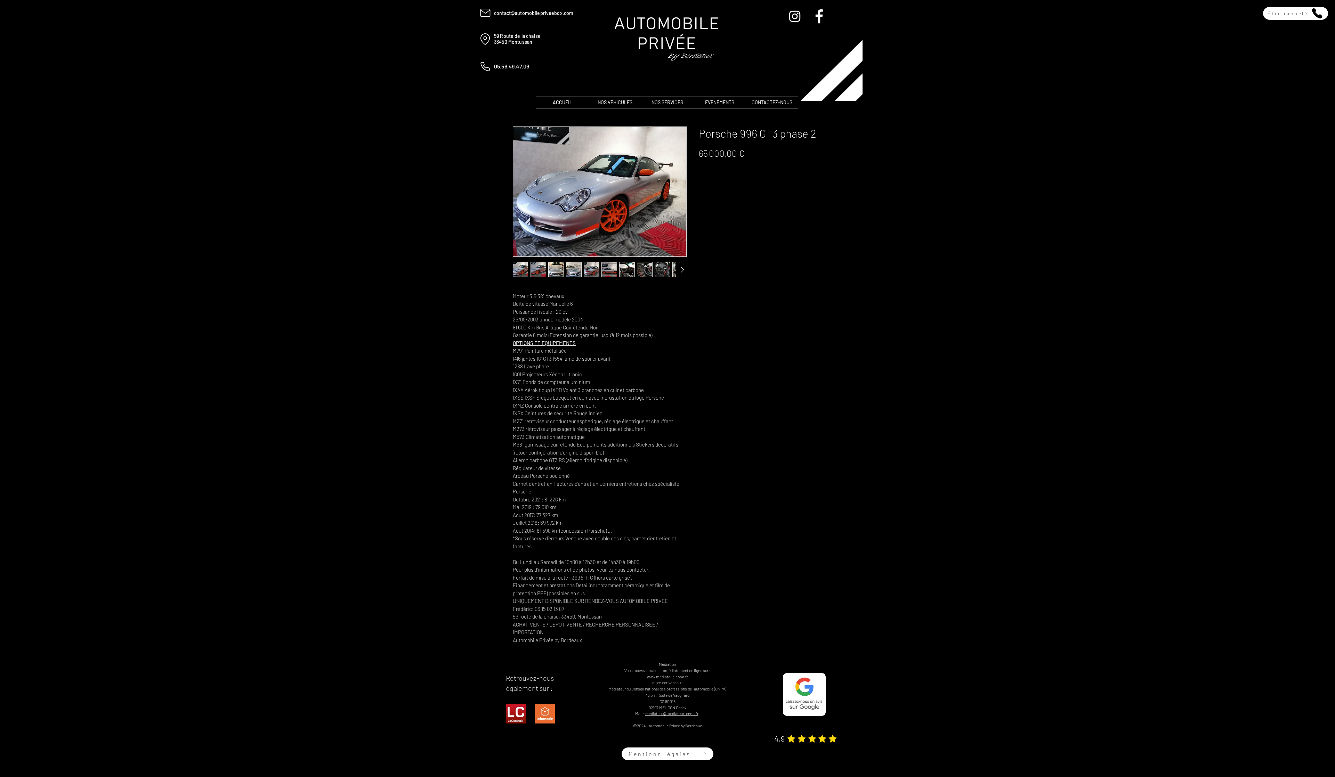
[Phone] (485, 66)
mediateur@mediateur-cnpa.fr (671, 713)
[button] (1295, 13)
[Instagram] (794, 16)
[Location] (485, 39)
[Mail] (485, 13)
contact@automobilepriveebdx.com (533, 13)
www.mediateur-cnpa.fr (667, 676)
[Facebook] (819, 16)
